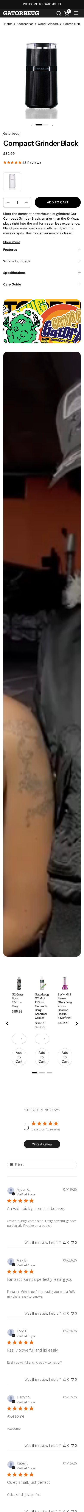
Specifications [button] (14, 273)
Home (8, 24)
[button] (58, 13)
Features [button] (10, 250)
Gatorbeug (11, 133)
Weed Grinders (48, 24)
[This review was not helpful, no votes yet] (72, 1242)
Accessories (25, 24)
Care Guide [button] (12, 284)
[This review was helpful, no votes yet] (64, 1242)
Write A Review (42, 1144)
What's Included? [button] (16, 261)
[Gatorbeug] (21, 13)
